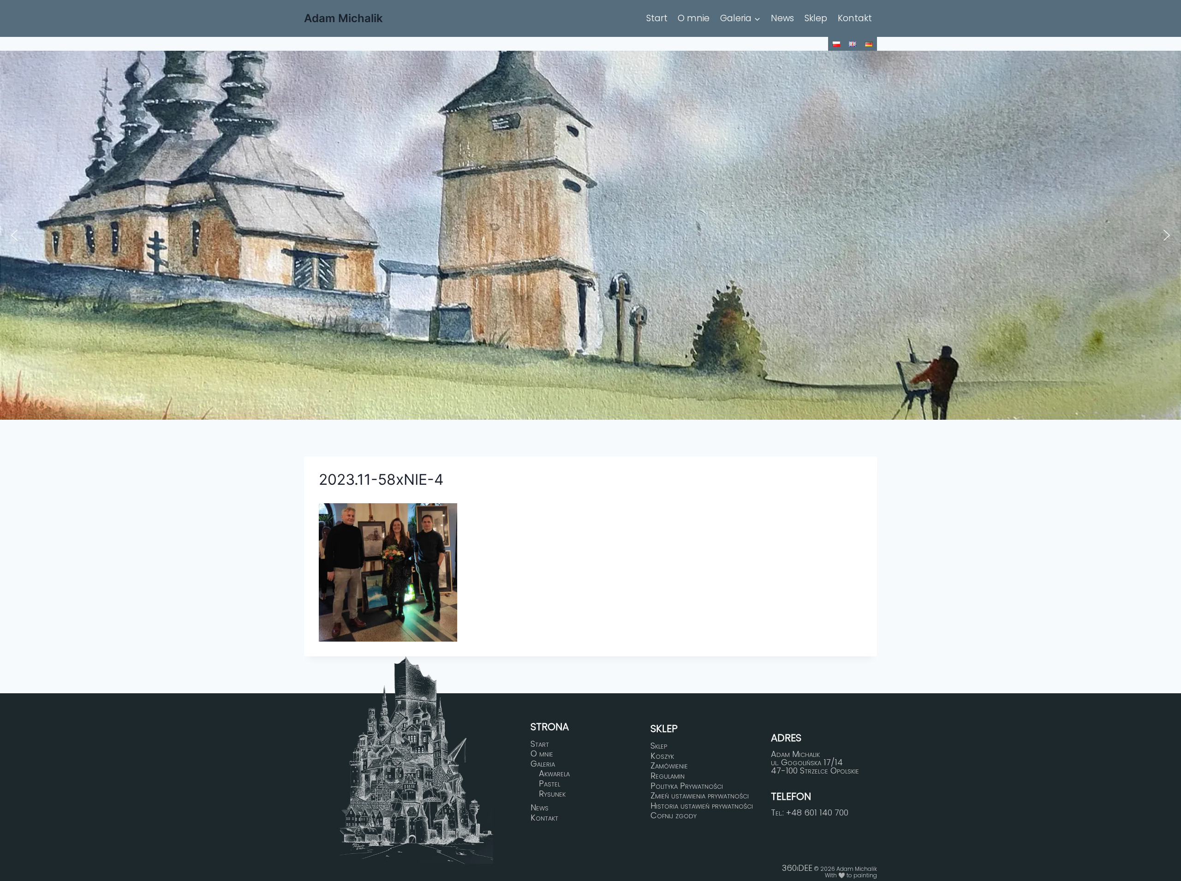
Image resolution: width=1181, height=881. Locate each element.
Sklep (816, 18)
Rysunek (552, 794)
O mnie (694, 18)
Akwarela (554, 774)
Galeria (543, 764)
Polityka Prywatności (686, 786)
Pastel (549, 784)
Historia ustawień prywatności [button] (701, 806)
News (782, 18)
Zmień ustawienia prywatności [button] (699, 796)
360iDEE (797, 868)
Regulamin (667, 776)
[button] (14, 235)
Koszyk (662, 756)
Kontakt (855, 18)
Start (657, 18)
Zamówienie (669, 766)
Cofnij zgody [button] (673, 815)
